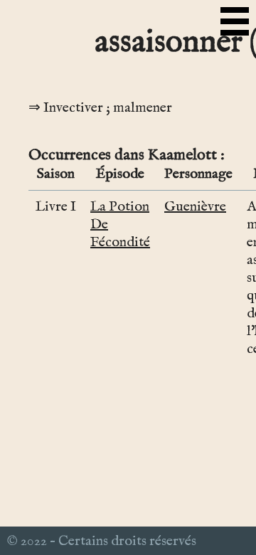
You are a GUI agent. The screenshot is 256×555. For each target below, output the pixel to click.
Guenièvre (195, 207)
